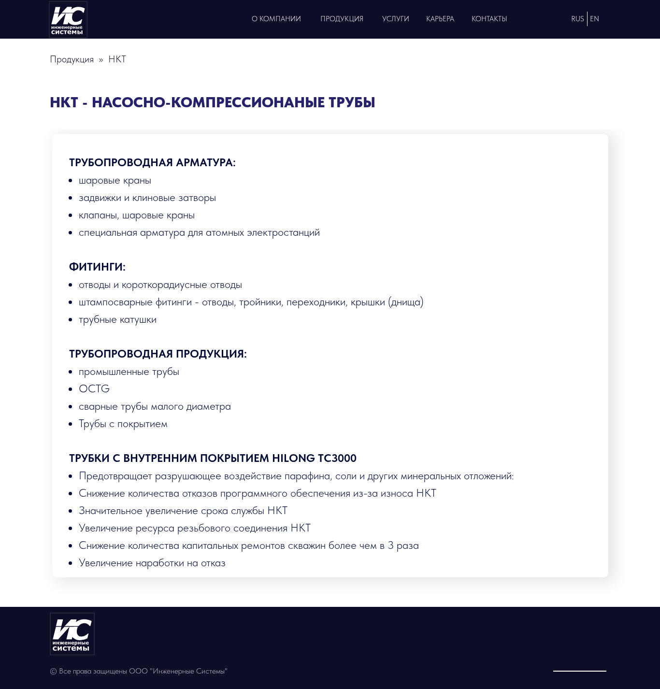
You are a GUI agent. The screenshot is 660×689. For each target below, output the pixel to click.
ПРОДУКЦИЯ (341, 18)
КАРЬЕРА (440, 18)
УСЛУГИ (395, 18)
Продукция (72, 59)
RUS (577, 18)
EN (594, 18)
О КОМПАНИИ (276, 18)
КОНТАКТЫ (489, 18)
